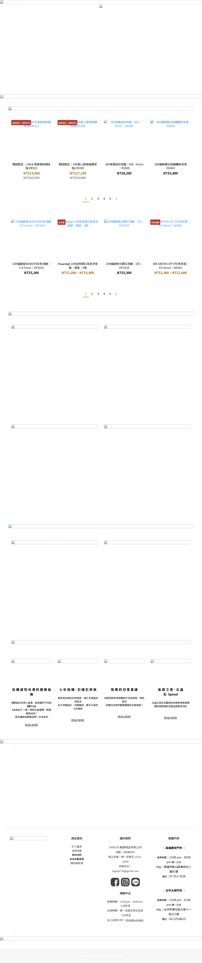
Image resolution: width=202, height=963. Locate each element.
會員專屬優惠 (77, 859)
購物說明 (76, 854)
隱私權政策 (76, 863)
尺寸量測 (77, 846)
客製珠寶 (76, 850)
